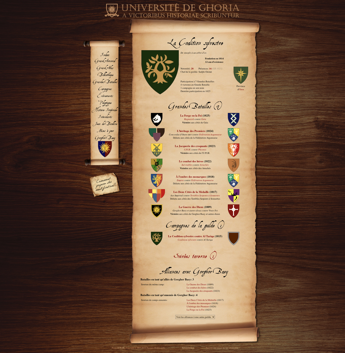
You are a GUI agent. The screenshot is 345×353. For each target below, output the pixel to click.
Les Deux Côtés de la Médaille (191, 192)
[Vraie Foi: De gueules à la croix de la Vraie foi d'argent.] (233, 217)
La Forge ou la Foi (191, 115)
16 (210, 68)
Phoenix (202, 149)
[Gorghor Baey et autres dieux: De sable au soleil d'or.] (156, 217)
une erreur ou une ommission (225, 347)
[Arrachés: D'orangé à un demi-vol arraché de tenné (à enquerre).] (233, 171)
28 (192, 68)
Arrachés (204, 164)
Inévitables (187, 164)
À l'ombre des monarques (191, 177)
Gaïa (203, 119)
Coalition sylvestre (187, 239)
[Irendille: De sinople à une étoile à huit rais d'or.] (241, 82)
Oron (241, 89)
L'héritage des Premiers (191, 131)
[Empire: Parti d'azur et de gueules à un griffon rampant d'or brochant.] (156, 186)
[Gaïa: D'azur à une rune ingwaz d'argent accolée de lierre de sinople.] (233, 125)
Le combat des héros (191, 161)
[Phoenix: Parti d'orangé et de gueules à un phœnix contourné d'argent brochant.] (233, 156)
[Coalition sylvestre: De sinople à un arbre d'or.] (160, 93)
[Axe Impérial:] (156, 201)
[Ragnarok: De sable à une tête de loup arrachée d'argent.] (156, 125)
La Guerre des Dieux (191, 207)
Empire (180, 180)
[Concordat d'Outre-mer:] (157, 140)
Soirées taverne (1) (195, 252)
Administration (188, 347)
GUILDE (121, 347)
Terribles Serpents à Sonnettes (205, 195)
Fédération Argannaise (210, 134)
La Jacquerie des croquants (191, 146)
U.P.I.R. (187, 149)
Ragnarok (189, 119)
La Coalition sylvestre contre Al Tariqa (191, 236)
